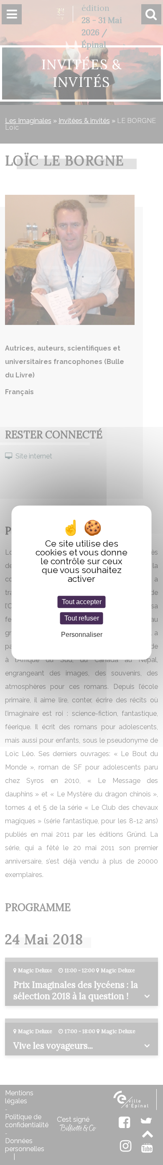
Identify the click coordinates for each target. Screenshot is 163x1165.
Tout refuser (81, 618)
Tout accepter (82, 601)
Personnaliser (81, 634)
